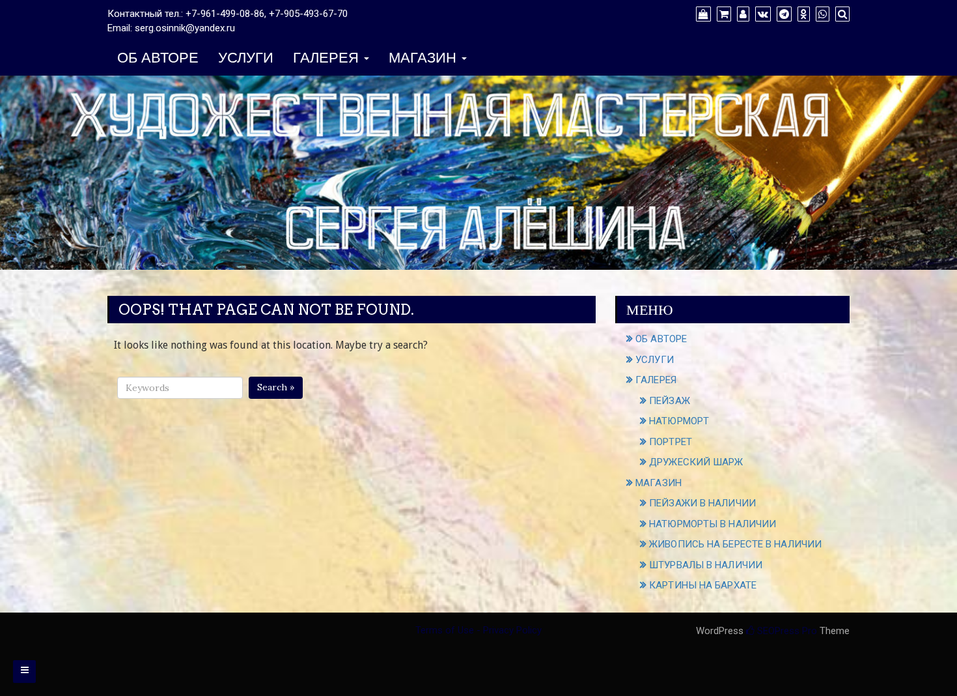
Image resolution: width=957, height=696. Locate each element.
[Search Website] (841, 14)
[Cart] (722, 14)
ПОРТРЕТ (670, 442)
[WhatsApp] (820, 14)
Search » (275, 387)
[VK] (761, 14)
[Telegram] (782, 14)
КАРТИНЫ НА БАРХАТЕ (702, 585)
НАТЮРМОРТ (679, 421)
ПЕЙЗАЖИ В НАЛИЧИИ (702, 503)
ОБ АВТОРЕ (158, 59)
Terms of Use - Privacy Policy (478, 630)
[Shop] (702, 14)
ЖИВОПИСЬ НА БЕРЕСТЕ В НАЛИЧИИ (735, 544)
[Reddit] (802, 14)
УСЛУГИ (245, 59)
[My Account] (741, 14)
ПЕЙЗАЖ (669, 401)
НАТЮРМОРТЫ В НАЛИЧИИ (712, 524)
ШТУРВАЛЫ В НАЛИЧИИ (705, 565)
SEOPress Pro (786, 631)
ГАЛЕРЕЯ (328, 59)
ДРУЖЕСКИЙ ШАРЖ (696, 462)
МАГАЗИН (424, 59)
